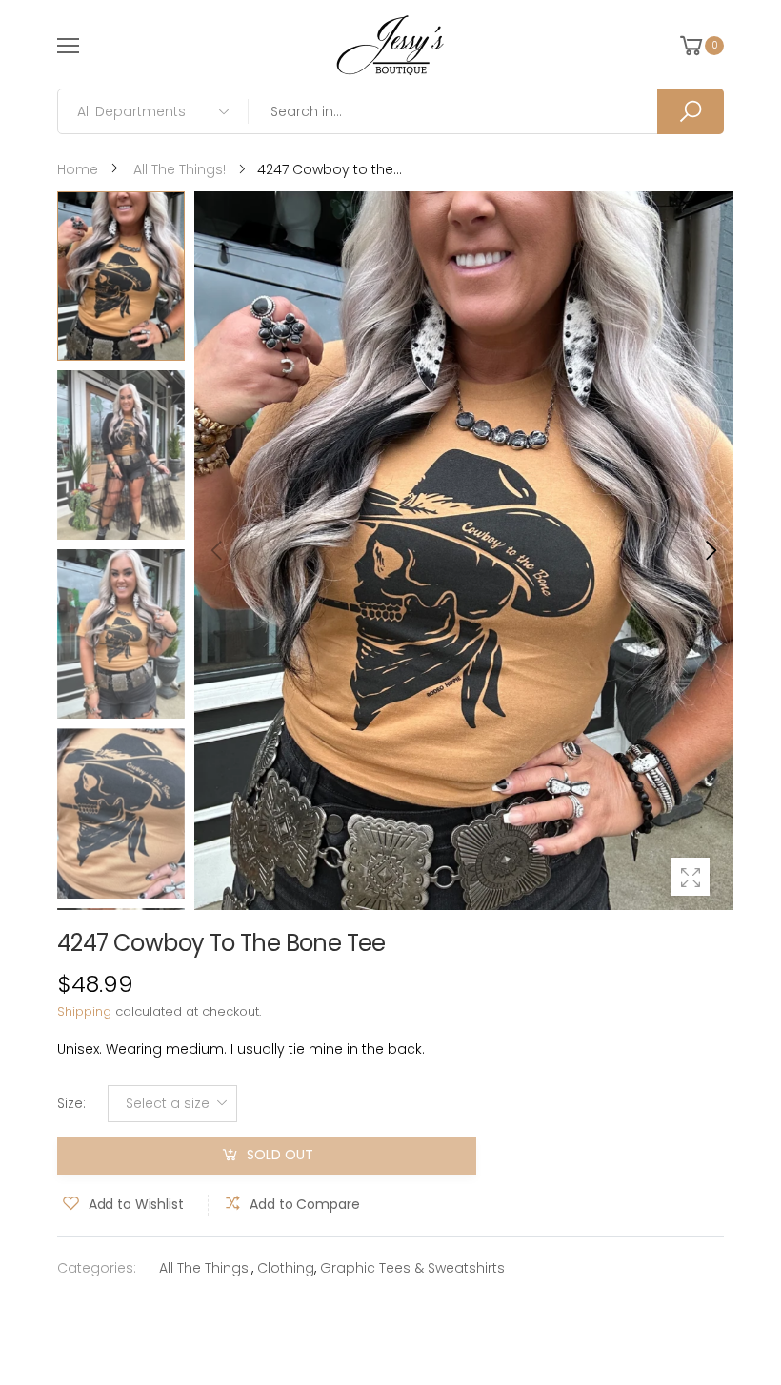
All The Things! (205, 1267)
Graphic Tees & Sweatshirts (412, 1267)
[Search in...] (690, 111)
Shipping (84, 1011)
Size (71, 1103)
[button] (709, 550)
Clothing (285, 1267)
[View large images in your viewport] (690, 877)
